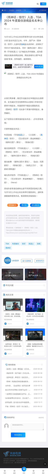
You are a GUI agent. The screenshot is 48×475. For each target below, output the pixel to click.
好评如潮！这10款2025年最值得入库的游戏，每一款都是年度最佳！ (18, 402)
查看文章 (38, 66)
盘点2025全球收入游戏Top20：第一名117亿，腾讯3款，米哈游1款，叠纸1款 (18, 390)
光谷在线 (10, 228)
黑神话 (8, 248)
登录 (43, 4)
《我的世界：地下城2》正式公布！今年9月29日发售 (35, 315)
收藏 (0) (13, 205)
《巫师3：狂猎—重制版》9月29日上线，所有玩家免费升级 (13, 315)
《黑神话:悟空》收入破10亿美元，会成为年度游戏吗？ (23, 66)
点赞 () (36, 205)
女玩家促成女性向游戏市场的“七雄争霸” (12, 275)
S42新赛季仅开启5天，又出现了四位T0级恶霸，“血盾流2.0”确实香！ (18, 398)
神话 (10, 109)
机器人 (14, 51)
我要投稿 (43, 10)
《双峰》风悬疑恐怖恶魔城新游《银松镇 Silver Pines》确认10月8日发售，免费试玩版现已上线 (34, 345)
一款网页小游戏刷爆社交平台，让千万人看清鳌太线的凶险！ (18, 394)
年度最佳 (15, 244)
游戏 (41, 37)
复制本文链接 (42, 261)
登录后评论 (18, 435)
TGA (7, 244)
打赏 (24, 205)
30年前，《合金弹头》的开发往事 (17, 386)
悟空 (10, 44)
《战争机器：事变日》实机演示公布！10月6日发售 (13, 345)
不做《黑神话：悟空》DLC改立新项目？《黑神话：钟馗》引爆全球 (18, 406)
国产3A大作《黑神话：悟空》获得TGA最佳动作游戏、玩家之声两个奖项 (35, 275)
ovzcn (8, 29)
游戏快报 (18, 10)
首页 (5, 10)
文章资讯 (11, 10)
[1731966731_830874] (24, 83)
